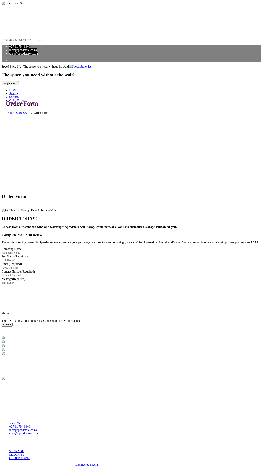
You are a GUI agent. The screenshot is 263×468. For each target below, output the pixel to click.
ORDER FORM (19, 458)
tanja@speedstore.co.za (23, 53)
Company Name (12, 249)
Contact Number (18, 271)
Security (14, 97)
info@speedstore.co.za (23, 50)
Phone (5, 313)
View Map (15, 423)
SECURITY (17, 454)
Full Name (15, 256)
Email (12, 264)
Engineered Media (86, 464)
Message (13, 279)
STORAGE (16, 451)
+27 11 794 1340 (19, 46)
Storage (13, 93)
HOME (13, 90)
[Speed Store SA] (80, 66)
